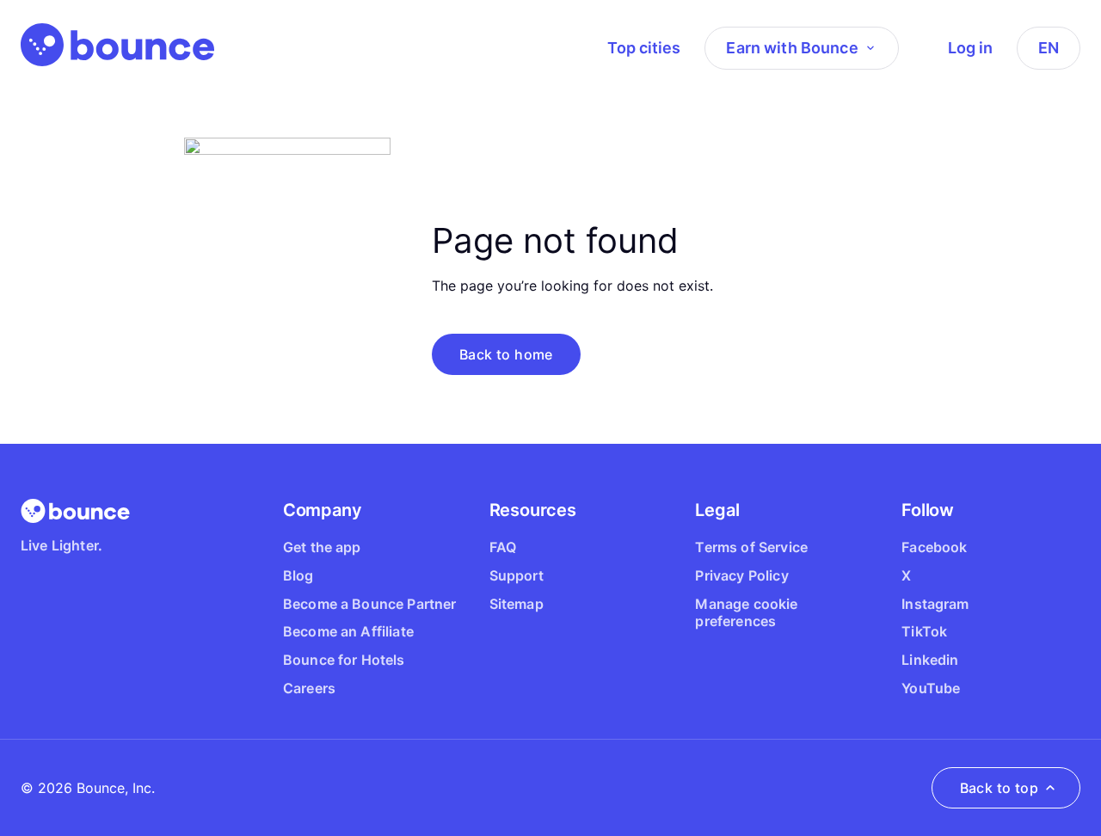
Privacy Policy (741, 575)
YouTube (930, 688)
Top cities (643, 48)
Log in (970, 48)
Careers (309, 688)
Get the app (322, 547)
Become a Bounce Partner (370, 603)
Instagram (935, 603)
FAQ (502, 547)
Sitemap (516, 603)
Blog (298, 575)
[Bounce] (117, 44)
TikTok (924, 631)
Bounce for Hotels (344, 659)
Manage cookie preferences (746, 612)
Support (516, 575)
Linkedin (929, 659)
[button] (506, 354)
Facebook (934, 547)
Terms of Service (751, 547)
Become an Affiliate (348, 631)
